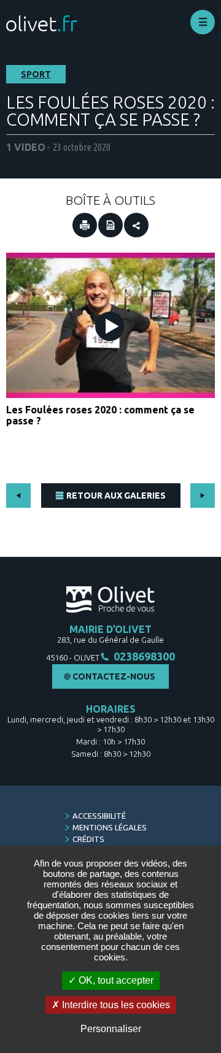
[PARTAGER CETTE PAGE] (136, 225)
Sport (36, 74)
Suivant (202, 495)
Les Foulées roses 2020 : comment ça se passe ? (100, 415)
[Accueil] (41, 23)
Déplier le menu (202, 22)
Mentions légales (109, 827)
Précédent (18, 495)
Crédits (88, 839)
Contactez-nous (113, 676)
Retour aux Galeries (116, 495)
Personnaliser (110, 1029)
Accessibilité (99, 815)
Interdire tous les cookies (115, 1005)
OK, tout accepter (114, 980)
